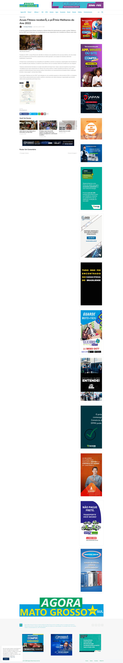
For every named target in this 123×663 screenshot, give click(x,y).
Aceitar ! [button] (6, 659)
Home (86, 660)
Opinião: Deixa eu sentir (64, 131)
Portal (29, 12)
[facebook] (93, 625)
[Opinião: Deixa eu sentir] (68, 125)
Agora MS (23, 12)
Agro (57, 12)
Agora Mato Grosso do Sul (34, 660)
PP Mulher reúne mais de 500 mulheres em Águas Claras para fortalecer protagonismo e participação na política (48, 133)
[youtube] (99, 625)
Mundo (74, 12)
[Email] (45, 114)
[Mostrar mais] (47, 114)
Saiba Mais (12, 657)
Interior (52, 12)
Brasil (68, 12)
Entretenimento (88, 12)
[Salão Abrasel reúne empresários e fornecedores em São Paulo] (29, 125)
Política (80, 12)
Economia (62, 12)
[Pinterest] (42, 114)
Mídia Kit (101, 660)
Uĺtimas (36, 12)
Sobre (91, 660)
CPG (46, 12)
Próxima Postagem (72, 153)
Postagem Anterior (24, 153)
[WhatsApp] (39, 114)
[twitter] (96, 625)
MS (42, 12)
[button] (99, 12)
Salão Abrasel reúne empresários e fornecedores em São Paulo (28, 131)
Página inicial (22, 17)
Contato (96, 660)
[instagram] (102, 625)
